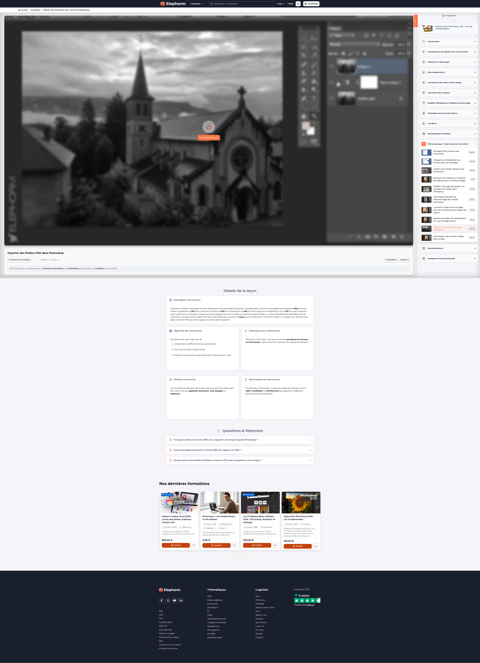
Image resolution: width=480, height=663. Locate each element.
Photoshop (260, 600)
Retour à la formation (20, 260)
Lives (280, 4)
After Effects (261, 622)
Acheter (177, 545)
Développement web (216, 619)
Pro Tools (260, 630)
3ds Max (259, 634)
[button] (236, 556)
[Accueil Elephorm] (169, 590)
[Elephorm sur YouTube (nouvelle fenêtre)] (174, 600)
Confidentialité (165, 622)
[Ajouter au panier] (193, 545)
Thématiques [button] (216, 589)
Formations (35, 10)
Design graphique (215, 600)
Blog (161, 641)
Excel (258, 611)
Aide (161, 611)
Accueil (24, 10)
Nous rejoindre (165, 630)
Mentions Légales (167, 633)
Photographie (213, 630)
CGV (161, 618)
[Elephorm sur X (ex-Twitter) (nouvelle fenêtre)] (168, 600)
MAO (209, 596)
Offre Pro (163, 626)
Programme (450, 15)
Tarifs (290, 4)
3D (208, 611)
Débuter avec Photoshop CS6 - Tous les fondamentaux (66, 10)
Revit (258, 596)
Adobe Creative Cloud (265, 607)
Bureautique (212, 607)
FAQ (161, 615)
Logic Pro (260, 626)
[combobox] (241, 3)
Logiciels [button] (262, 589)
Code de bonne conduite (170, 645)
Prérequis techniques (168, 648)
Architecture (212, 604)
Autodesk (260, 604)
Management (213, 626)
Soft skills (211, 634)
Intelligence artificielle (216, 622)
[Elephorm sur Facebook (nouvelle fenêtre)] (161, 600)
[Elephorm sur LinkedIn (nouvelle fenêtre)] (181, 600)
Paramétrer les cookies (169, 637)
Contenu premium (209, 137)
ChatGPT (259, 637)
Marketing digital (214, 637)
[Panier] (298, 3)
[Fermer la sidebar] (415, 21)
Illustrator (260, 619)
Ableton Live (261, 615)
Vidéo (209, 615)
